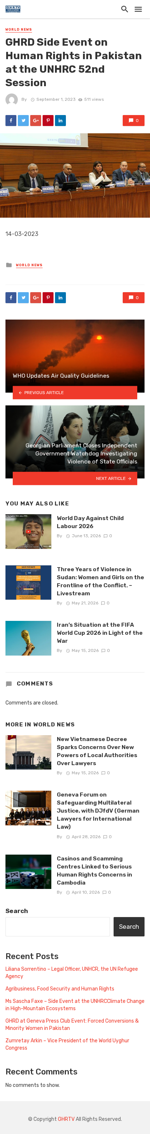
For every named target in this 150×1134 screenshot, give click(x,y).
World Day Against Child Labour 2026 (90, 522)
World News (18, 29)
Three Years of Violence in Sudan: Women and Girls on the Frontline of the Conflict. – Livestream (100, 581)
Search (16, 911)
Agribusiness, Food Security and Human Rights (59, 989)
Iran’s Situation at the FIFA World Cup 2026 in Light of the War (100, 632)
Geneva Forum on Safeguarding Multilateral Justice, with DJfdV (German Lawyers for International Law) (98, 810)
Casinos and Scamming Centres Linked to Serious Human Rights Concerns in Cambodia (94, 870)
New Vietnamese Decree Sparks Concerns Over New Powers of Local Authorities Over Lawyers (97, 751)
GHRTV (66, 1119)
